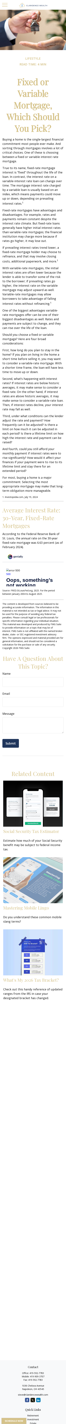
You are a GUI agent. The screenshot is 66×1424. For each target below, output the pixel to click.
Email (6, 694)
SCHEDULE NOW (14, 1421)
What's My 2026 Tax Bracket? (31, 980)
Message (8, 714)
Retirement (33, 1415)
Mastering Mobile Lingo (26, 908)
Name (6, 674)
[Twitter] (33, 1400)
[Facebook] (27, 1400)
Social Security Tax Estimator (31, 831)
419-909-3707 (37, 1376)
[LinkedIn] (38, 1400)
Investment (33, 1419)
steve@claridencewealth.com (33, 1394)
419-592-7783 (36, 1373)
